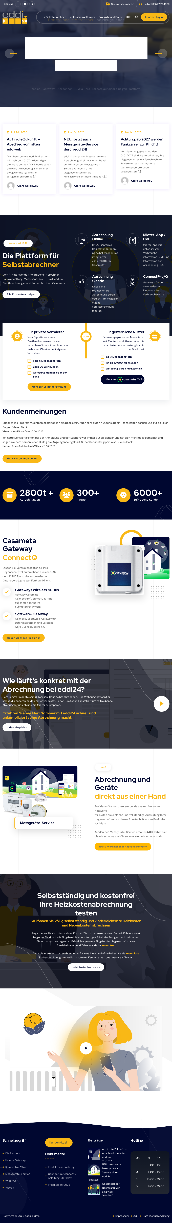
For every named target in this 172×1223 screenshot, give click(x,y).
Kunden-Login (59, 1142)
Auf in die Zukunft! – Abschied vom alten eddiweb (23, 144)
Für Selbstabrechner (53, 17)
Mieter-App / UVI (154, 237)
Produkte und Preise (110, 17)
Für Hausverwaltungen (82, 17)
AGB (135, 1216)
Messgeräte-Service (17, 1174)
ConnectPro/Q (155, 276)
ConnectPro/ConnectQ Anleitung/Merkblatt (62, 1176)
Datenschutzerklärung (156, 1216)
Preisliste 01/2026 (59, 1185)
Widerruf (10, 1180)
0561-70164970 (160, 4)
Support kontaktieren (122, 4)
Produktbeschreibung (61, 1167)
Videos (9, 1187)
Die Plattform (13, 1153)
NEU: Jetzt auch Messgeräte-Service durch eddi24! (81, 144)
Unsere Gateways (16, 1160)
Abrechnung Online (102, 237)
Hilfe (129, 17)
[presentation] (9, 53)
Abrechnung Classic (102, 278)
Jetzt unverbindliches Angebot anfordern (123, 846)
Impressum (122, 1216)
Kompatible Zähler (16, 1167)
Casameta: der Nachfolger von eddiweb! (111, 1188)
